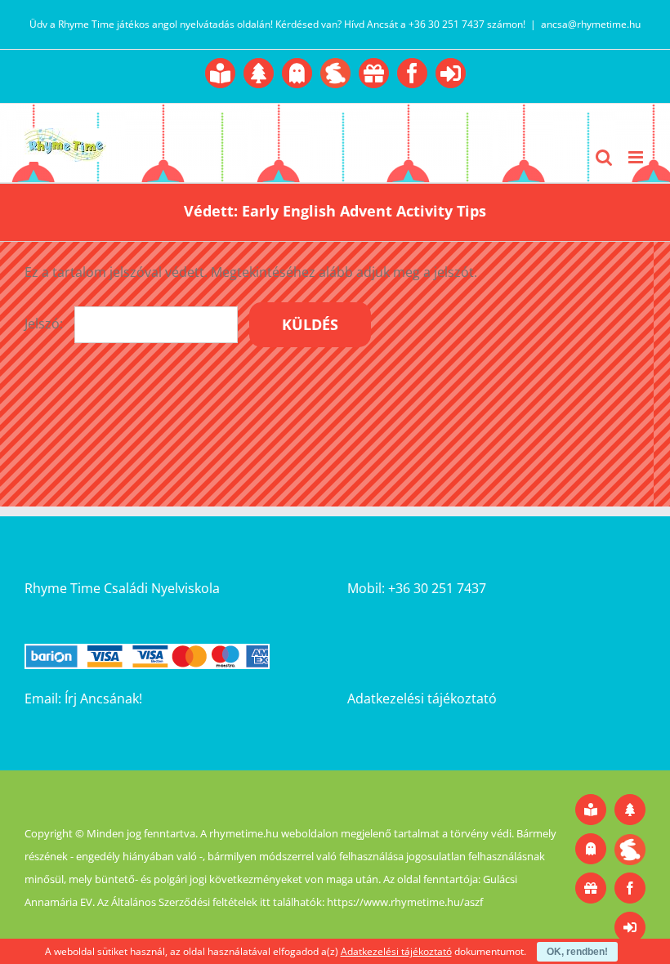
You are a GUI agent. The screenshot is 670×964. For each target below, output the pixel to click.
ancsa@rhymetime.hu (591, 24)
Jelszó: (45, 323)
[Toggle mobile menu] (636, 157)
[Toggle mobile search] (604, 157)
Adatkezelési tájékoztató (422, 698)
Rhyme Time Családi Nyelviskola (122, 588)
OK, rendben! (577, 951)
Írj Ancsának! (103, 698)
